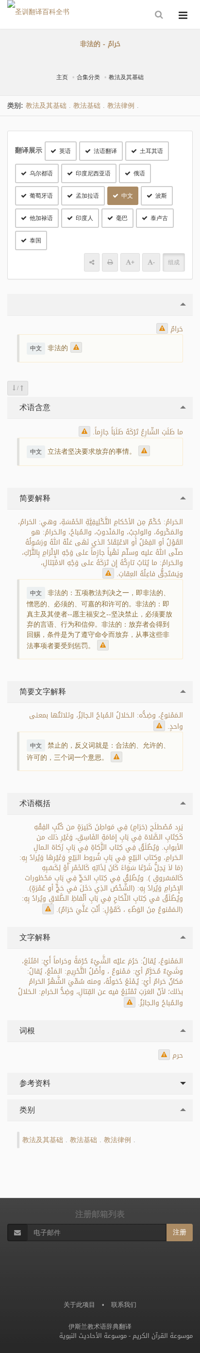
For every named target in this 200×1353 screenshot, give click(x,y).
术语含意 (33, 407)
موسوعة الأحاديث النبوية (93, 1336)
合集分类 (88, 77)
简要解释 (33, 498)
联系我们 (123, 1305)
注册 (179, 1232)
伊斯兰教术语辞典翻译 (100, 1326)
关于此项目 (79, 1305)
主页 (62, 77)
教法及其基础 (126, 77)
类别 (26, 1109)
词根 (26, 1030)
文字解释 (33, 937)
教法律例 (120, 105)
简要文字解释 (41, 691)
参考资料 (33, 1083)
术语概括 (33, 803)
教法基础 (86, 105)
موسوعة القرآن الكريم (163, 1336)
